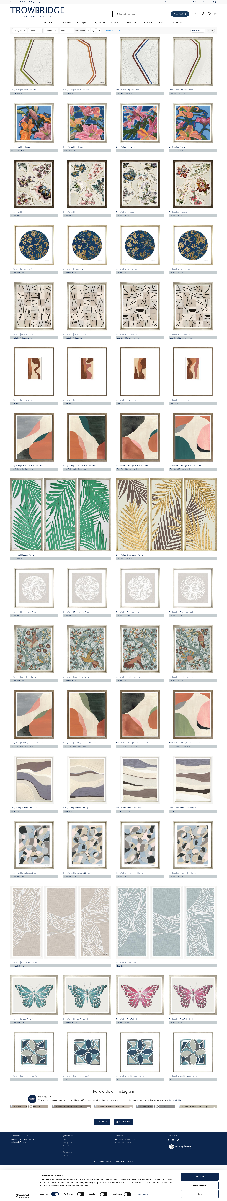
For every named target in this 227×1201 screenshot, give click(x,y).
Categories (18, 30)
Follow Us (125, 1121)
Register (34, 2)
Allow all (200, 1177)
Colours (49, 30)
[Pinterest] (178, 1139)
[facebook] (210, 2)
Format (64, 30)
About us (168, 2)
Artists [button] (130, 22)
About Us (66, 1146)
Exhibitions (196, 2)
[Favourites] (209, 13)
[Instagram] (173, 1139)
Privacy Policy (68, 1143)
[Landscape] (98, 30)
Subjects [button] (115, 22)
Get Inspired (147, 22)
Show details (142, 1194)
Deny (199, 1194)
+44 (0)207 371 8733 (124, 1143)
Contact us (176, 2)
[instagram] (213, 2)
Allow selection (200, 1185)
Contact (65, 1149)
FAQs (64, 1139)
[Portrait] (93, 30)
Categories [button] (97, 22)
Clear (211, 31)
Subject (33, 30)
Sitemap (66, 1155)
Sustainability (68, 1152)
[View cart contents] (215, 13)
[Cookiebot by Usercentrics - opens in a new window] (22, 1196)
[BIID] (180, 1146)
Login (39, 2)
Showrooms (187, 2)
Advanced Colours (113, 30)
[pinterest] (216, 2)
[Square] (88, 30)
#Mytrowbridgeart (176, 1100)
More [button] (176, 22)
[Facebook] (168, 1139)
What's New (65, 22)
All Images (81, 22)
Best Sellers (48, 22)
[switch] (80, 1194)
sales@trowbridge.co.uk (127, 1139)
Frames (205, 2)
